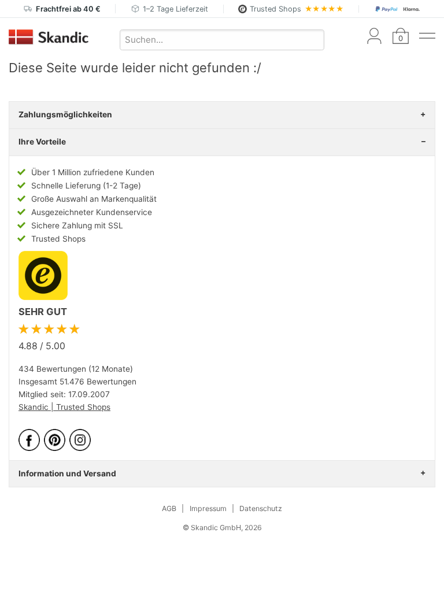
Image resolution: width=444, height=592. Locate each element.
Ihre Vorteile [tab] (42, 141)
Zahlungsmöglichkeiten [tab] (65, 114)
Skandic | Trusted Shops (64, 407)
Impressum (208, 508)
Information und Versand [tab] (67, 473)
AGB (169, 508)
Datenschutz (260, 508)
